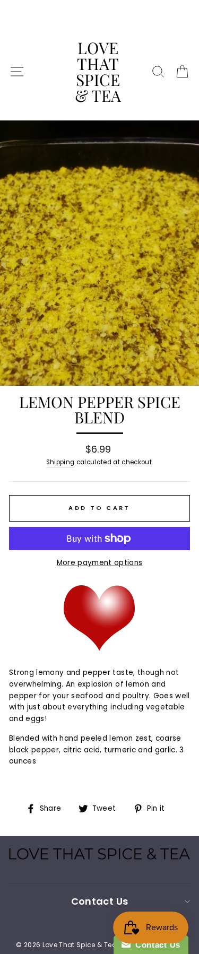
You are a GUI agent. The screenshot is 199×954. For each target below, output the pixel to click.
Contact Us (155, 944)
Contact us (99, 901)
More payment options (100, 563)
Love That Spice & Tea (98, 71)
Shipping (60, 462)
